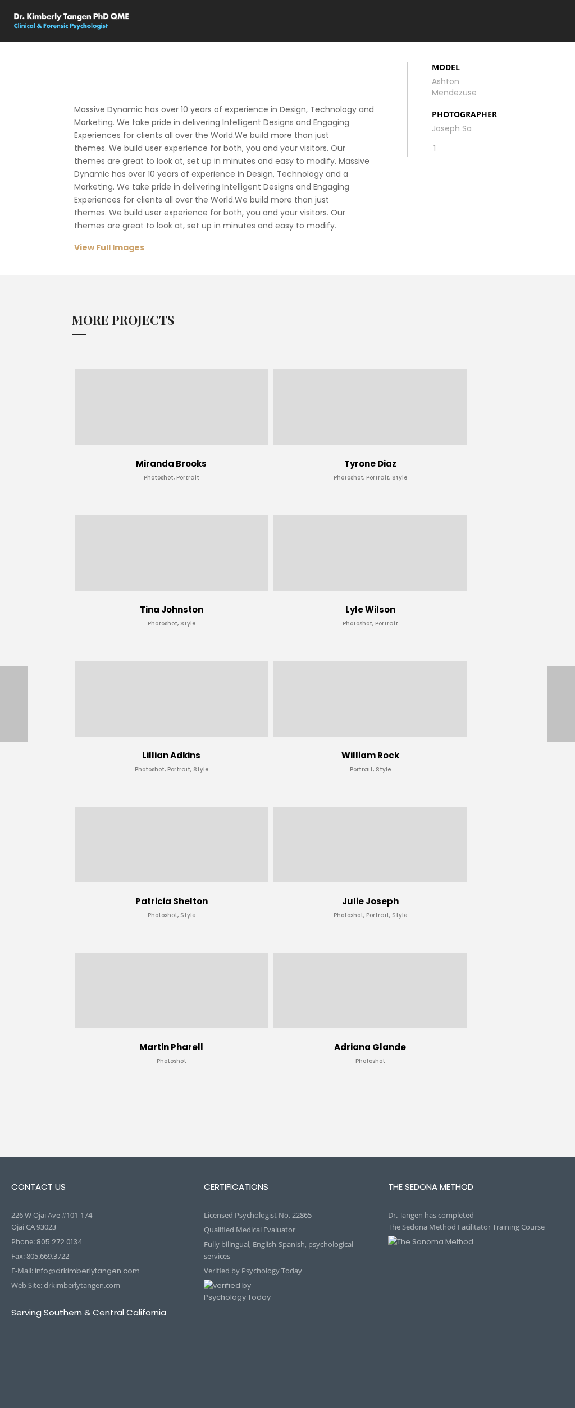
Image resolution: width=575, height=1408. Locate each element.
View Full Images (109, 247)
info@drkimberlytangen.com (87, 1271)
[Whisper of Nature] (14, 704)
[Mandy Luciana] (561, 704)
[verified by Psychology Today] (287, 1299)
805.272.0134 (59, 1241)
